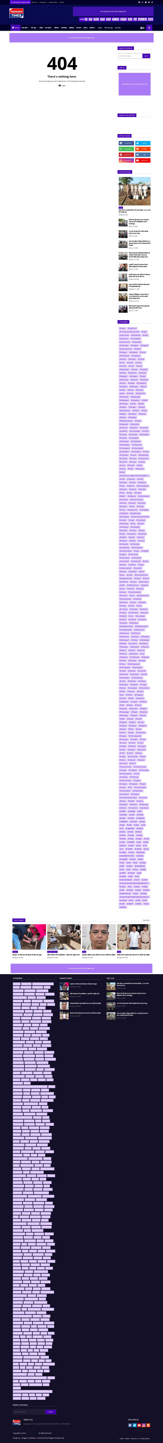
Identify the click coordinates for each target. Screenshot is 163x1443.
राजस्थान (78, 28)
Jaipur (141, 565)
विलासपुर (130, 890)
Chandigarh (145, 434)
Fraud (123, 510)
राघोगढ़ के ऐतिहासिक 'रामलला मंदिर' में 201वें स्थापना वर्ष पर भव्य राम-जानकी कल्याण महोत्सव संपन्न (139, 296)
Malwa (135, 640)
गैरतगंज (131, 832)
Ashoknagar (125, 369)
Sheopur (132, 750)
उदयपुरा (123, 818)
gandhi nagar (136, 513)
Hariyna (141, 537)
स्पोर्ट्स (130, 19)
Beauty (131, 393)
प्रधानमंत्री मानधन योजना (127, 856)
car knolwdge (136, 431)
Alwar (143, 352)
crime (123, 465)
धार (122, 849)
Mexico (132, 650)
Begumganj (125, 400)
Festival (133, 503)
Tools (137, 774)
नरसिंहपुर (123, 852)
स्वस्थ (146, 904)
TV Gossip (135, 777)
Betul (145, 400)
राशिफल (96, 19)
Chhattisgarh (125, 448)
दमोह (139, 842)
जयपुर (147, 839)
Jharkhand (124, 582)
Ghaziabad (124, 524)
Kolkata (123, 606)
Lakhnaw (134, 609)
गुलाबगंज (140, 828)
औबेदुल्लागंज (124, 822)
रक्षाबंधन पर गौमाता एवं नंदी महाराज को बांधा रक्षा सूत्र (27, 955)
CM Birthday (144, 455)
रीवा (130, 887)
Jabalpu (123, 565)
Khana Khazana (143, 595)
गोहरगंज (139, 832)
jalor (122, 575)
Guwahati (143, 534)
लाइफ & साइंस (142, 19)
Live (132, 616)
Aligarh (138, 349)
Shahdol (132, 746)
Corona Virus (144, 458)
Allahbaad (134, 352)
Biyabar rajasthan (126, 421)
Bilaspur (143, 414)
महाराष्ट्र (91, 28)
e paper (138, 493)
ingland (123, 554)
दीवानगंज (123, 846)
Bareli (123, 390)
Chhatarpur (125, 441)
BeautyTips (124, 397)
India (137, 551)
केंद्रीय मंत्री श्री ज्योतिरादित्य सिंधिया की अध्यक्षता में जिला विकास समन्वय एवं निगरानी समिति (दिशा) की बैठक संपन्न (139, 255)
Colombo (124, 458)
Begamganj (136, 397)
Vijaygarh (124, 804)
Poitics (141, 691)
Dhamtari (143, 482)
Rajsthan (144, 712)
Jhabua (138, 578)
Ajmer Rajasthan (126, 349)
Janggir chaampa (126, 578)
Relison (123, 729)
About (127, 1438)
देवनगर (132, 846)
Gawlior (123, 520)
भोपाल (136, 870)
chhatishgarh (125, 445)
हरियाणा (56, 28)
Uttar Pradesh (125, 791)
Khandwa (138, 599)
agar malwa (125, 335)
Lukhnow (124, 623)
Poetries (132, 691)
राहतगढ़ (123, 887)
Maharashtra (140, 630)
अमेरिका (123, 811)
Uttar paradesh (141, 787)
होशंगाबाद (123, 907)
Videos (123, 801)
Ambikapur (136, 356)
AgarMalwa (136, 335)
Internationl (137, 558)
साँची (138, 900)
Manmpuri (135, 647)
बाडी (136, 863)
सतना (136, 893)
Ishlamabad (125, 561)
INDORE (145, 551)
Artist (132, 366)
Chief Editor (136, 452)
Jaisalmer (138, 568)
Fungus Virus (133, 510)
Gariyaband (125, 517)
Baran (144, 387)
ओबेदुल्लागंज (141, 818)
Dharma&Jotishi (143, 486)
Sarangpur (124, 739)
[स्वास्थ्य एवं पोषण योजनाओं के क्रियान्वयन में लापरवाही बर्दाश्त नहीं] (123, 287)
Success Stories (126, 767)
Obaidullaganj (138, 678)
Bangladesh (142, 383)
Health (133, 541)
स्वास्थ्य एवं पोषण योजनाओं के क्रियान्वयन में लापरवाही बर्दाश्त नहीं (139, 285)
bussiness (145, 428)
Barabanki (135, 387)
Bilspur (123, 417)
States (133, 763)
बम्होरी (141, 859)
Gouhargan (136, 527)
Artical (131, 363)
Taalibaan (134, 770)
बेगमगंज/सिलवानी (140, 866)
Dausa (123, 469)
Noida (145, 674)
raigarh (135, 702)
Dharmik (124, 489)
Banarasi (145, 380)
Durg (130, 493)
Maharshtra (125, 637)
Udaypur (124, 784)
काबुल (122, 825)
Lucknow (133, 619)
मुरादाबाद (123, 876)
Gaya (132, 520)
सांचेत (122, 904)
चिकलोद (123, 839)
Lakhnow (144, 609)
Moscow (124, 654)
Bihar (145, 410)
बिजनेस (102, 19)
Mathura (145, 647)
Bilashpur (133, 414)
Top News (124, 777)
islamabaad (136, 561)
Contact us (43, 2)
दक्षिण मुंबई (131, 842)
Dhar (123, 486)
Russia (123, 732)
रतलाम (137, 880)
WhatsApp (144, 804)
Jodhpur (145, 585)
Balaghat (124, 376)
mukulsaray (135, 657)
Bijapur (123, 414)
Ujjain (143, 784)
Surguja (123, 770)
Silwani (139, 753)
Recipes (123, 726)
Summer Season (141, 767)
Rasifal (131, 719)
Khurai (134, 602)
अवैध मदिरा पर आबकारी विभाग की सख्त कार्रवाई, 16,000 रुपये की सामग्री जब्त (134, 211)
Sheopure (142, 750)
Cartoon (123, 434)
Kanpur (123, 592)
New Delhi (135, 674)
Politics (130, 695)
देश (86, 19)
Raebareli (141, 698)
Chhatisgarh (136, 441)
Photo (123, 691)
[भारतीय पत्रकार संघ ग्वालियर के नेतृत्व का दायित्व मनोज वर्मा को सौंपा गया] (123, 277)
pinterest (128, 155)
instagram (128, 160)
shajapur (142, 746)
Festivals (142, 503)
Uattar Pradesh (126, 780)
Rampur (134, 715)
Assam (135, 369)
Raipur (131, 705)
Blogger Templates (29, 1438)
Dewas (133, 482)
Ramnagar (124, 715)
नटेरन (146, 849)
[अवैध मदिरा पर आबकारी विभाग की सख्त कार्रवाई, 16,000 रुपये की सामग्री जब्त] (135, 191)
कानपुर (143, 822)
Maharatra (136, 633)
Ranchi (144, 715)
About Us (35, 2)
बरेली (122, 863)
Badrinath (133, 373)
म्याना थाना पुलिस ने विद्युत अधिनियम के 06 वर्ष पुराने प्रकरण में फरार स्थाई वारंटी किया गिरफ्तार (139, 243)
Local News (140, 616)
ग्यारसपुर (132, 835)
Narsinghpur (138, 667)
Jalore (130, 575)
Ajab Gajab (137, 342)
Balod (143, 376)
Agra (146, 335)
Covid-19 (124, 462)
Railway (144, 702)
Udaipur (137, 780)
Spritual (141, 760)
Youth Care (134, 808)
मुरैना (131, 876)
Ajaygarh (145, 345)
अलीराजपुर (132, 811)
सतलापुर (144, 893)
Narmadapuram (134, 664)
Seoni (141, 743)
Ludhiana (143, 619)
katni (132, 595)
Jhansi (147, 578)
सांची (145, 900)
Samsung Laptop (136, 736)
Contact (61, 2)
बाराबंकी (143, 863)
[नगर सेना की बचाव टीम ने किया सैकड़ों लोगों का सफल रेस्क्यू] (123, 234)
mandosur (134, 643)
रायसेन (145, 880)
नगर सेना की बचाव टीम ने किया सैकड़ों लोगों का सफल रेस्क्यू (138, 232)
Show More (146, 920)
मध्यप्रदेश (132, 873)
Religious (143, 726)
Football (141, 506)
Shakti (123, 750)
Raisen (139, 705)
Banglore (124, 387)
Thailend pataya (126, 774)
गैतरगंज (123, 832)
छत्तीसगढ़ (71, 28)
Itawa (146, 561)
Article (139, 363)
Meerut (123, 650)
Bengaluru (136, 400)
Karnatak (124, 595)
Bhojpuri (133, 407)
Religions (133, 726)
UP (131, 787)
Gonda (141, 524)
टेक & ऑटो (116, 19)
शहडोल (139, 890)
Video (100, 28)
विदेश (90, 19)
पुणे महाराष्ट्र (141, 852)
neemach (142, 671)
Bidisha (136, 410)
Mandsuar (124, 647)
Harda (133, 537)
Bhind (142, 404)
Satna (143, 739)
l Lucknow (124, 609)
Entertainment (144, 496)
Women (123, 808)
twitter (144, 143)
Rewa (139, 729)
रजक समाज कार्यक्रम (126, 880)
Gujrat (142, 530)
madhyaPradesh (126, 630)
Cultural (131, 465)
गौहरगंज (123, 835)
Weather (134, 804)
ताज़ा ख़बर (24, 28)
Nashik (123, 671)
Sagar (132, 732)
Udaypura (134, 784)
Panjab (144, 685)
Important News (126, 551)
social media (133, 756)
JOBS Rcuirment (133, 585)
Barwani (140, 390)
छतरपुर (131, 839)
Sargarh (134, 739)
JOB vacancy (144, 582)
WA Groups (108, 28)
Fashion (123, 503)
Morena (141, 650)
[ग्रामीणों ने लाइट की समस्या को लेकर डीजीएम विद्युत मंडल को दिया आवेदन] (123, 267)
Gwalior (123, 537)
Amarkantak (125, 356)
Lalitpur (123, 613)
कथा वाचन (134, 822)
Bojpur (139, 421)
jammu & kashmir (142, 575)
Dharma (131, 486)
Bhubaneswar (125, 410)
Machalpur (134, 623)
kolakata (142, 602)
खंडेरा (137, 825)
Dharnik (133, 489)
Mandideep (145, 640)
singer (123, 756)
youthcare (145, 808)
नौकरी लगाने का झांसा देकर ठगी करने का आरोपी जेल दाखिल (133, 955)
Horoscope (135, 544)
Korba (132, 606)
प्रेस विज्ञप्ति (124, 859)
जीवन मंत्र (123, 19)
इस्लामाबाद (124, 815)
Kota (139, 606)
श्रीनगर (147, 890)
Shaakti (123, 746)
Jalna (142, 571)
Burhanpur (135, 424)
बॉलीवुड (150, 19)
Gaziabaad (141, 520)
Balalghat (134, 376)
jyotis (123, 589)
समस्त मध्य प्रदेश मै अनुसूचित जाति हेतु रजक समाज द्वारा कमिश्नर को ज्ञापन (134, 897)
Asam (140, 366)
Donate (118, 28)
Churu (134, 455)
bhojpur (123, 407)
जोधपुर (123, 842)
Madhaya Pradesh (127, 626)
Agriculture (124, 339)
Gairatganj (145, 510)
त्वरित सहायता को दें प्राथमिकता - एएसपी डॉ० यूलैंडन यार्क (63, 955)
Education (133, 496)
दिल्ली (41, 28)
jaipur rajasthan (126, 568)
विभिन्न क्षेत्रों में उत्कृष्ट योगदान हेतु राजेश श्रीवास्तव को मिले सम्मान (139, 307)
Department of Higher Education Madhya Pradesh (133, 476)
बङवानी (133, 859)
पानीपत (132, 852)
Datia (140, 465)
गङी (144, 825)
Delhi (123, 472)
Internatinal (133, 554)
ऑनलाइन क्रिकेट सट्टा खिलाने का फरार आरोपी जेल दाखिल (98, 955)
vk (144, 155)
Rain (122, 705)
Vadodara (136, 794)
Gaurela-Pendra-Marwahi (141, 517)
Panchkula (124, 685)
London (123, 619)
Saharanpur (141, 732)
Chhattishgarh (138, 448)
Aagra (123, 328)
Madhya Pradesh (142, 626)
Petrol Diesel (145, 688)
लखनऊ (138, 887)
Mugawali (124, 657)
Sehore (133, 743)
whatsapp (128, 149)
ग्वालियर (140, 835)
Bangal (132, 383)
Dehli (131, 469)
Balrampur (124, 380)
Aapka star (133, 328)
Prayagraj (139, 695)
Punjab (123, 698)
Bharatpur (124, 404)
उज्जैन (132, 815)
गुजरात (85, 28)
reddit (144, 149)
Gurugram (132, 534)
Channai (124, 438)
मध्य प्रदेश (48, 28)
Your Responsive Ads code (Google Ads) (113, 11)
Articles (123, 366)
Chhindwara (125, 452)
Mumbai (146, 657)
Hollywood (124, 544)
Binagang (133, 417)
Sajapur (123, 736)
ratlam (139, 719)
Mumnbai (133, 661)
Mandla (123, 643)
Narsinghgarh (125, 667)
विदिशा (145, 887)
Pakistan (142, 681)
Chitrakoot (124, 455)
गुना (122, 828)
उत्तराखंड (141, 815)
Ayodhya (144, 369)
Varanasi (143, 798)
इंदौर (140, 811)
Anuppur (133, 359)
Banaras (135, 380)
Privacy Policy (53, 2)
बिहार (122, 866)
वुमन (135, 19)
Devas (141, 479)
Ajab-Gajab (124, 345)
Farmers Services (137, 500)
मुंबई (140, 873)
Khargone (124, 602)
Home (17, 28)
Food (132, 506)
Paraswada (133, 688)
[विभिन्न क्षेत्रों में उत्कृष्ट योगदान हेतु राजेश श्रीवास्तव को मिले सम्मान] (123, 309)
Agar (144, 332)
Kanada (131, 589)
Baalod (123, 373)
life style (145, 613)
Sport (143, 756)
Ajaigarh (135, 345)
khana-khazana (126, 599)
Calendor (124, 431)
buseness (124, 428)
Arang (142, 359)
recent (142, 722)
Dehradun (140, 469)
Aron (122, 363)
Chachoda (134, 434)
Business (134, 428)
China (146, 452)
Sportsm (132, 760)
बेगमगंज (130, 866)
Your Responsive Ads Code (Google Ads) (134, 84)
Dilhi (122, 493)
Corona (133, 458)
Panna (123, 688)
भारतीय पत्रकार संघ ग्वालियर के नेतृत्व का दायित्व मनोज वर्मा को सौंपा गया (139, 275)
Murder (142, 661)
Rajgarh (144, 709)
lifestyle (123, 616)
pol (122, 695)
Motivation (134, 654)
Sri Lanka (124, 763)
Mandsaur (144, 643)
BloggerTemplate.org (56, 1438)
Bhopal (142, 407)
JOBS (122, 585)
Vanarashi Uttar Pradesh (129, 798)
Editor (123, 496)
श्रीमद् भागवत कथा (126, 893)
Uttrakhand (124, 794)
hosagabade (125, 548)
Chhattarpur (137, 445)
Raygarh (124, 722)
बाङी (129, 863)
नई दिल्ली (130, 849)
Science (123, 743)
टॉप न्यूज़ (33, 28)
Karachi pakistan (135, 592)
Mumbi (123, 661)
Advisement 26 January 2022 (130, 332)
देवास (139, 846)
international (125, 558)
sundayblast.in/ (32, 1433)
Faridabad (124, 500)
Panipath (135, 685)
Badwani (143, 373)
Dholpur (142, 489)
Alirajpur (124, 352)
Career (146, 431)
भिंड (129, 870)
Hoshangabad (138, 548)
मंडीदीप (143, 870)
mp (143, 654)
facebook (128, 143)
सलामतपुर (123, 900)
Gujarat (133, 530)
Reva (131, 729)
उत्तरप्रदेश (64, 28)
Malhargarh (125, 640)
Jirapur (134, 582)
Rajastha (124, 709)
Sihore (131, 753)
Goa (134, 524)
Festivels (124, 506)
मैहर (138, 876)
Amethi (123, 359)
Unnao (123, 787)
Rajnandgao (125, 712)
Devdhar (124, 482)
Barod (131, 390)
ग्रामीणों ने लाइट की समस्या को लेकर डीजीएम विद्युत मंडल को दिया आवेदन (138, 266)
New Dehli (124, 674)
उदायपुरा (132, 818)
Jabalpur (133, 565)
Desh (123, 479)
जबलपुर (139, 839)
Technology (144, 770)
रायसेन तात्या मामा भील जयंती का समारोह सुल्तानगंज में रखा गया (133, 883)
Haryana (124, 541)
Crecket (133, 462)
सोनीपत (139, 904)
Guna (123, 534)
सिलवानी (131, 904)
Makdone (146, 637)
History (142, 541)
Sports (123, 760)
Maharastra (125, 633)
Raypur (133, 722)
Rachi (131, 698)
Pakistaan (133, 681)
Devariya (132, 479)
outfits (123, 681)
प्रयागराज (140, 856)
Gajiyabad (124, 513)
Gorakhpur (124, 527)
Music (123, 664)
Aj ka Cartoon (125, 342)
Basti (123, 393)
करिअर (108, 19)
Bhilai (134, 404)
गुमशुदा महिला (131, 828)
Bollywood (124, 424)
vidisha (140, 801)
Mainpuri (136, 637)
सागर (132, 900)
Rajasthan (134, 709)
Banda (123, 383)
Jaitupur (123, 571)
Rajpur (135, 712)
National (132, 671)
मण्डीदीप (123, 873)
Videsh (132, 801)
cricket (142, 462)
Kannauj (140, 589)
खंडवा (130, 825)
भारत (122, 870)
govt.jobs (124, 530)
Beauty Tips (141, 393)
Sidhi (122, 753)
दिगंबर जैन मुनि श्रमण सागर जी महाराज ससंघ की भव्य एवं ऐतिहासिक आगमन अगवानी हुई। (139, 222)
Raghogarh (124, 702)
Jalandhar (133, 571)
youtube (144, 160)
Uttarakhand (138, 791)
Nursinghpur (125, 678)
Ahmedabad (136, 339)
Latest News (134, 613)
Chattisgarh (134, 438)
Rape (123, 719)
